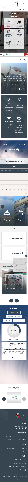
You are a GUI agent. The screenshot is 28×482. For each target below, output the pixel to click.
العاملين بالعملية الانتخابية (14, 316)
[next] (9, 166)
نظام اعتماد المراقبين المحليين (8, 25)
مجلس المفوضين (10, 449)
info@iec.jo (15, 463)
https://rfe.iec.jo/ (14, 254)
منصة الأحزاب (19, 45)
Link (20, 211)
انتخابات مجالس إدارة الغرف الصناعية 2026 (19, 25)
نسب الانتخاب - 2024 (14, 312)
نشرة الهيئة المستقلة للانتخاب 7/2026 (14, 289)
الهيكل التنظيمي (23, 451)
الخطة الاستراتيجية (10, 451)
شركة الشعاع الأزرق (18, 479)
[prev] (18, 166)
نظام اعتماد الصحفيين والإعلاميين (19, 36)
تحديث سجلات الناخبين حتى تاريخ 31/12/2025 (8, 36)
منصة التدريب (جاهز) (8, 45)
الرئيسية (25, 437)
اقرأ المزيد (23, 89)
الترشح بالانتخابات (18, 320)
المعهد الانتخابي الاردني (9, 437)
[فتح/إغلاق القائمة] (3, 5)
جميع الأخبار (4, 54)
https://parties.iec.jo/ (14, 238)
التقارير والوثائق (10, 439)
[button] (22, 151)
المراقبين (8, 320)
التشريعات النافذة (23, 439)
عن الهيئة (24, 449)
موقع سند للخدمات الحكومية (14, 397)
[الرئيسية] (13, 416)
